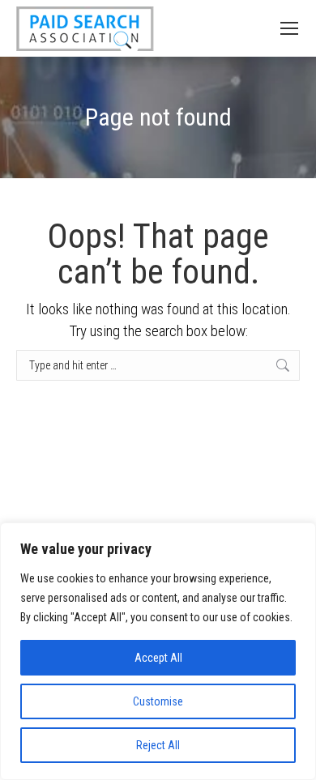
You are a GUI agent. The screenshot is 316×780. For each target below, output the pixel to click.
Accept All (158, 657)
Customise (158, 701)
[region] (158, 651)
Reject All (158, 745)
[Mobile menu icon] (289, 28)
